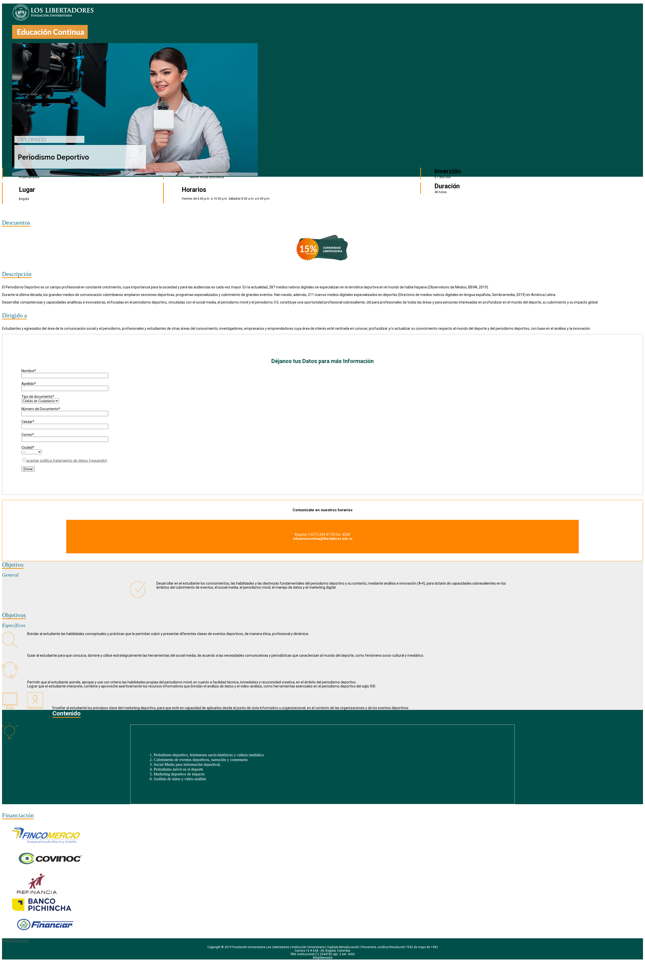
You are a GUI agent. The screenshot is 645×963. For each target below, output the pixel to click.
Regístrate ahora (15, 940)
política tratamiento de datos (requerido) (66, 460)
